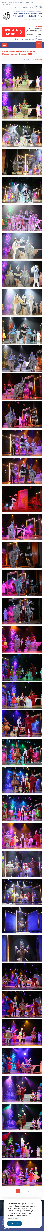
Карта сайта (7, 2)
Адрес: (39, 26)
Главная (26, 59)
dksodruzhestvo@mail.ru (33, 39)
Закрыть (15, 1223)
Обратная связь (27, 2)
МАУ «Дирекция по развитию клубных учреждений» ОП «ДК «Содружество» (22, 17)
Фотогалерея (37, 59)
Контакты (6, 4)
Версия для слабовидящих (24, 7)
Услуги (16, 2)
